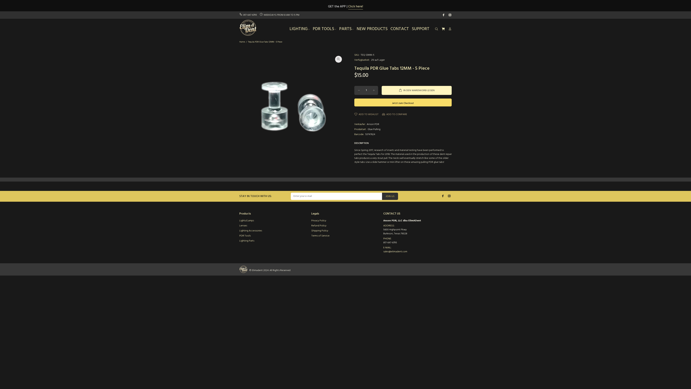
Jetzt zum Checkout (403, 103)
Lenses (243, 226)
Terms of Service (320, 236)
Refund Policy (318, 226)
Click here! (355, 6)
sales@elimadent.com (395, 252)
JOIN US (390, 196)
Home (242, 42)
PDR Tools (245, 236)
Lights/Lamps (246, 221)
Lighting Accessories (250, 231)
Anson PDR (373, 124)
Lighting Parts (246, 241)
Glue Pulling (374, 129)
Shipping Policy (319, 231)
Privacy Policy (318, 221)
